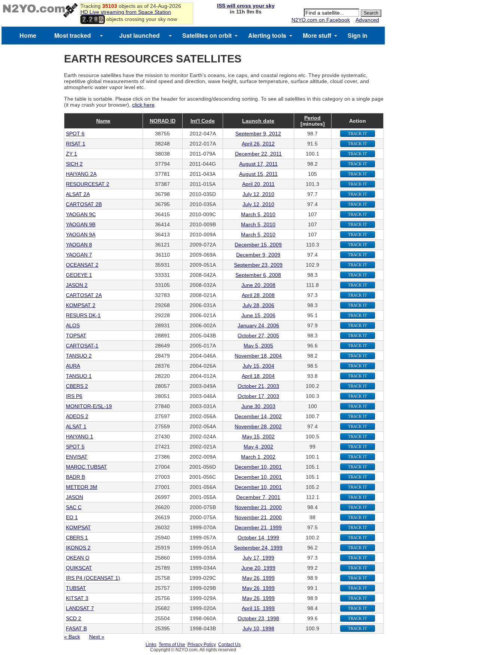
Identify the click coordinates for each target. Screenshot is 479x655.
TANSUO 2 (79, 356)
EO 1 (72, 517)
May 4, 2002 (258, 447)
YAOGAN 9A (80, 235)
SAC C (74, 507)
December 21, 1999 (258, 527)
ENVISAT (77, 457)
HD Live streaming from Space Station (125, 12)
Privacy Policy (201, 644)
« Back (72, 637)
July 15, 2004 (258, 366)
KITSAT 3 (77, 598)
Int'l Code (202, 121)
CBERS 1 (77, 538)
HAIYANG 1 (79, 437)
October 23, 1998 (258, 618)
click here (143, 105)
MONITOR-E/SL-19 (89, 406)
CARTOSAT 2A (84, 295)
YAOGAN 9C (81, 214)
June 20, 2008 (258, 285)
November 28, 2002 (258, 426)
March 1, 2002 (258, 457)
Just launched (139, 35)
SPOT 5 (75, 447)
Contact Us (229, 644)
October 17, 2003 (258, 396)
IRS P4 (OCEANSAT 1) (93, 578)
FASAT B (76, 628)
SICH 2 (74, 164)
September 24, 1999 (258, 548)
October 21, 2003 (258, 386)
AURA (73, 366)
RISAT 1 (75, 144)
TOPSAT (76, 336)
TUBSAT (76, 588)
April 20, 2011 (258, 184)
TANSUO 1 (79, 376)
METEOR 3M (81, 487)
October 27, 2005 (258, 336)
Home (27, 35)
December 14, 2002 (258, 416)
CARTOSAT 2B (84, 204)
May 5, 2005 (258, 346)
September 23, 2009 (258, 265)
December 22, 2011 (258, 154)
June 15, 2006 (258, 315)
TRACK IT (357, 133)
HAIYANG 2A (81, 174)
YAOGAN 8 (79, 245)
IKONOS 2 (78, 548)
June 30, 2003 (258, 406)
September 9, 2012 (258, 134)
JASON (74, 497)
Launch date (258, 121)
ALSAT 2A (78, 194)
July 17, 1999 (258, 558)
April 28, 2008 (258, 295)
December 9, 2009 (258, 255)
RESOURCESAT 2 (87, 184)
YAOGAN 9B (80, 224)
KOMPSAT (78, 527)
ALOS (73, 325)
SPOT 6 (75, 134)
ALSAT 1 (76, 426)
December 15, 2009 (258, 245)
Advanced (367, 20)
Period (312, 118)
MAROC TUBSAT (86, 467)
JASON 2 (77, 285)
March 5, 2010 (258, 214)
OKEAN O (77, 558)
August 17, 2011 (258, 164)
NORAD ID (163, 121)
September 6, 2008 (258, 275)
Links (151, 644)
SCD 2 (73, 618)
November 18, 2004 (258, 356)
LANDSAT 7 (80, 608)
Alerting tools (267, 35)
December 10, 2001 (258, 467)
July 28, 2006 (258, 305)
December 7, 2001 (258, 497)
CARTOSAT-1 (82, 346)
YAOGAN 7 (79, 255)
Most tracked (72, 35)
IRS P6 (74, 396)
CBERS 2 (77, 386)
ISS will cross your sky (246, 6)
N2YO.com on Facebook (321, 20)
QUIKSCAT (79, 568)
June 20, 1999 (258, 568)
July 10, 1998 (258, 628)
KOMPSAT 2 (80, 305)
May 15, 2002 (258, 437)
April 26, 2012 (258, 144)
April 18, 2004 (258, 376)
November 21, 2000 (258, 507)
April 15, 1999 (258, 608)
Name (103, 121)
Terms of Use (172, 644)
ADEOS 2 (77, 416)
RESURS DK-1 (83, 315)
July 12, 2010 (258, 194)
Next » (96, 637)
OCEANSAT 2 (82, 265)
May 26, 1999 (258, 578)
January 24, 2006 (258, 325)
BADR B (75, 477)
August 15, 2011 (258, 174)
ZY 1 (71, 154)
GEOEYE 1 (79, 275)
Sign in (357, 35)
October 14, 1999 (258, 538)
